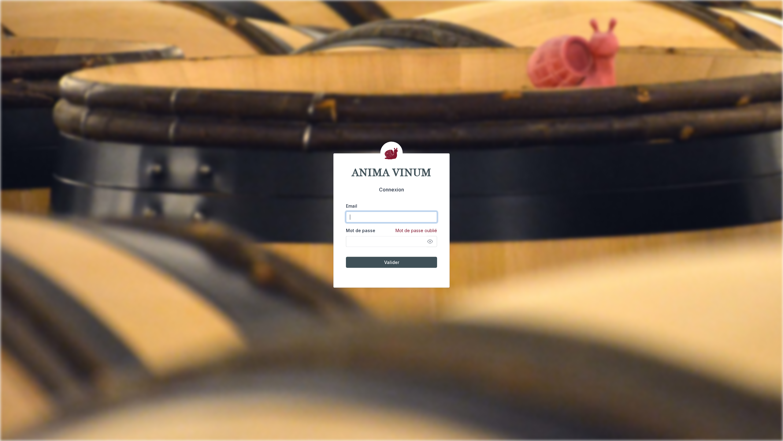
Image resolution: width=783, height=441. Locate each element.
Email (351, 206)
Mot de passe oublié (416, 230)
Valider (391, 262)
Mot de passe (391, 230)
